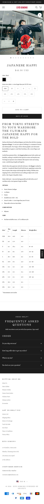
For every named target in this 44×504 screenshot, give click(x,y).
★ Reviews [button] (42, 254)
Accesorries (5, 403)
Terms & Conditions (7, 431)
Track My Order (6, 424)
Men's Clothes (5, 386)
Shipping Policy (6, 418)
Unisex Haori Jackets (7, 393)
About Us (4, 383)
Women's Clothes (6, 390)
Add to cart (22, 109)
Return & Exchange (7, 421)
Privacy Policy (5, 434)
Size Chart (5, 428)
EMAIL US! (5, 414)
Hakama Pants (6, 396)
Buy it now (22, 116)
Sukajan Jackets (6, 400)
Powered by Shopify (28, 487)
